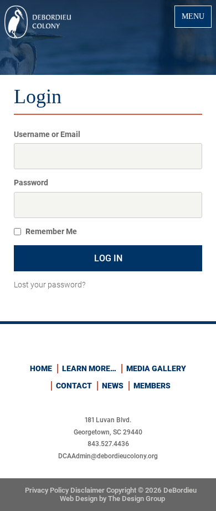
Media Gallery (156, 368)
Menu (193, 16)
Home (41, 368)
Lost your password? (49, 285)
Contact (74, 385)
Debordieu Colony (37, 22)
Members (152, 385)
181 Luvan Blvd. (108, 420)
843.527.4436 (108, 444)
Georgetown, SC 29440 (108, 432)
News (113, 385)
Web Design (79, 498)
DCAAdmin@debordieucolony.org (108, 456)
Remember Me (51, 231)
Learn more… (89, 368)
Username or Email (47, 134)
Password (31, 183)
